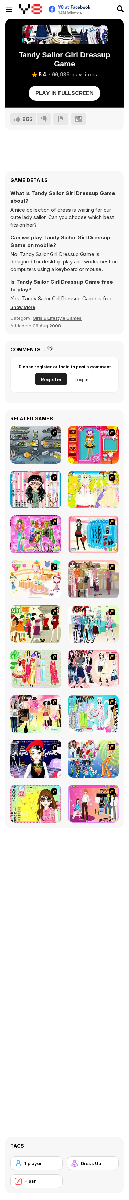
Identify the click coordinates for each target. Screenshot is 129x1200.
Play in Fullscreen (64, 93)
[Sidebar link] (9, 9)
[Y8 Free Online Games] (30, 9)
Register (51, 379)
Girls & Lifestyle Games (57, 318)
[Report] (60, 119)
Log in (81, 379)
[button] (22, 307)
